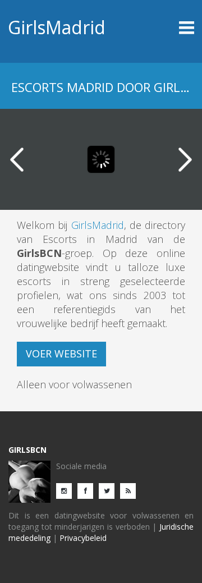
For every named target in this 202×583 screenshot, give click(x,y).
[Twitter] (109, 490)
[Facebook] (88, 490)
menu (171, 27)
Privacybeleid (83, 537)
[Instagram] (66, 490)
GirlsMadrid (56, 27)
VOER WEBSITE (61, 353)
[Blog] (130, 490)
